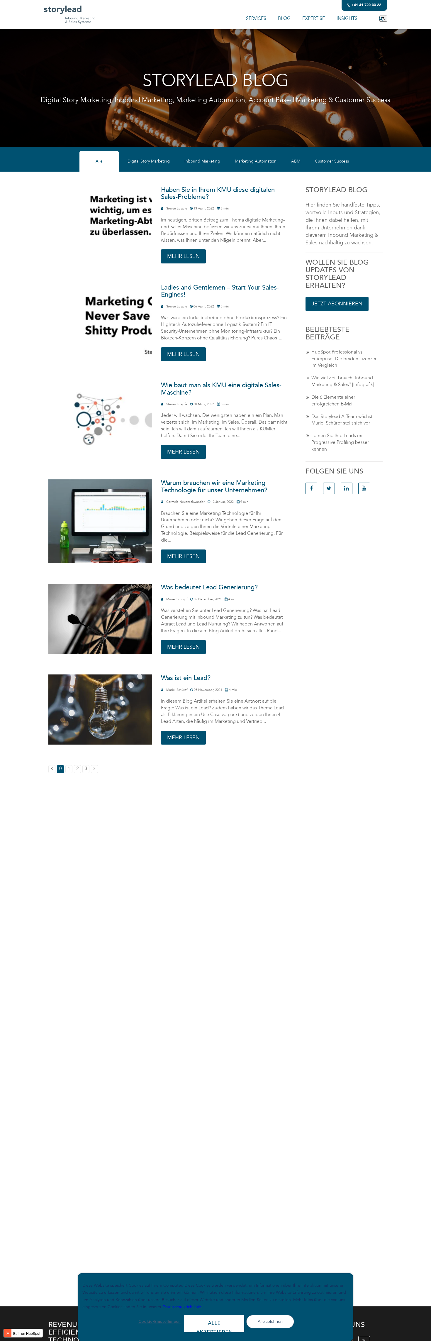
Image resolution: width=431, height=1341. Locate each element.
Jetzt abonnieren (337, 303)
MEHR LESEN (183, 256)
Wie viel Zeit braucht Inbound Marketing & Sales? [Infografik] (342, 381)
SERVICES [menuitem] (256, 18)
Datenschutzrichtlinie (182, 1306)
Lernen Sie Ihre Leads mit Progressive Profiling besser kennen (340, 442)
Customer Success (332, 161)
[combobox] (372, 18)
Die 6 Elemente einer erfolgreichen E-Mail (333, 400)
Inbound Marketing (202, 161)
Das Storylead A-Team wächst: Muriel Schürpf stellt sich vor (342, 420)
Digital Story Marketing (149, 161)
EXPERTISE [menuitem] (313, 18)
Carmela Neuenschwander (185, 502)
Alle (99, 161)
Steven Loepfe (176, 208)
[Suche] (383, 19)
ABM (295, 161)
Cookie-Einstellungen (159, 1321)
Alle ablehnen (270, 1321)
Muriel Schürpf (176, 599)
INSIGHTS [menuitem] (347, 18)
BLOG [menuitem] (284, 18)
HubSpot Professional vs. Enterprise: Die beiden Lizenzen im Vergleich (344, 358)
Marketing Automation (255, 161)
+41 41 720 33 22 (366, 5)
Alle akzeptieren (214, 1326)
